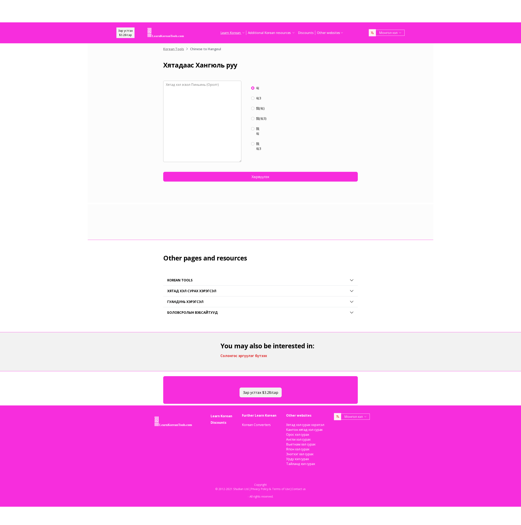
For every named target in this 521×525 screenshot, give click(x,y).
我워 (257, 131)
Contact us (299, 489)
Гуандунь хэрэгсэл (185, 302)
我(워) (260, 108)
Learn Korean (221, 416)
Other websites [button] (328, 32)
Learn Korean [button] (231, 32)
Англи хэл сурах (298, 439)
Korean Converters (256, 425)
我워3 (258, 146)
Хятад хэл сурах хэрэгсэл (191, 291)
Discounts (305, 32)
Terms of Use (281, 489)
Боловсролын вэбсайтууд (192, 312)
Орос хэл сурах (297, 434)
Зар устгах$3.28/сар (125, 33)
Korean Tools (173, 49)
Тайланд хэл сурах (300, 464)
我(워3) (261, 118)
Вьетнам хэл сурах (300, 444)
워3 (258, 98)
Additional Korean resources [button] (270, 32)
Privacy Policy (259, 489)
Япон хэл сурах (297, 449)
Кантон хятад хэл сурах (304, 429)
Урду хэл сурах (297, 459)
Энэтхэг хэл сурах (299, 454)
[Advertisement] (260, 12)
